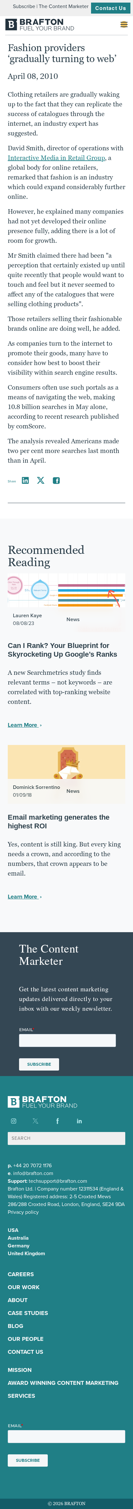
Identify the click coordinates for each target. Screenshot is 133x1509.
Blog (15, 1326)
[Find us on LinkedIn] (79, 1121)
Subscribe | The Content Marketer (50, 6)
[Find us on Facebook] (57, 1121)
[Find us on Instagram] (13, 1121)
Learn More (23, 725)
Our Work (23, 1287)
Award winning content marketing (63, 1383)
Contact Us (110, 8)
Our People (26, 1339)
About (17, 1300)
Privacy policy (23, 1212)
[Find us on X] (35, 1121)
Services (21, 1396)
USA (13, 1230)
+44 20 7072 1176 (32, 1165)
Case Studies (28, 1313)
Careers (21, 1274)
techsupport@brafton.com (58, 1181)
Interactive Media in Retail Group (56, 158)
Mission (20, 1370)
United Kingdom (26, 1253)
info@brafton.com (33, 1173)
